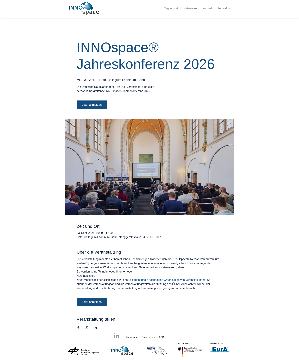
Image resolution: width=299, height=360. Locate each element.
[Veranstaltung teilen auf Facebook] (78, 327)
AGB (161, 337)
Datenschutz (149, 337)
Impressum (132, 337)
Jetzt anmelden (92, 104)
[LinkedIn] (116, 335)
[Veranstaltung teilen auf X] (86, 327)
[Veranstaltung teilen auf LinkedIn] (95, 327)
